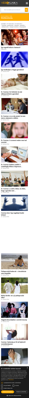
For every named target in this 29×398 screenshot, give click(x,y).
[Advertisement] (14, 235)
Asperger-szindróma (14, 26)
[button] (14, 395)
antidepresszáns (5, 26)
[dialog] (14, 382)
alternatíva (22, 25)
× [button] (27, 367)
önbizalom (16, 25)
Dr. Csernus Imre (10, 23)
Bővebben (11, 379)
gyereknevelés (10, 25)
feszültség (4, 25)
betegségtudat (23, 26)
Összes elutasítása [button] (21, 391)
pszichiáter (3, 23)
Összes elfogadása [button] (8, 391)
